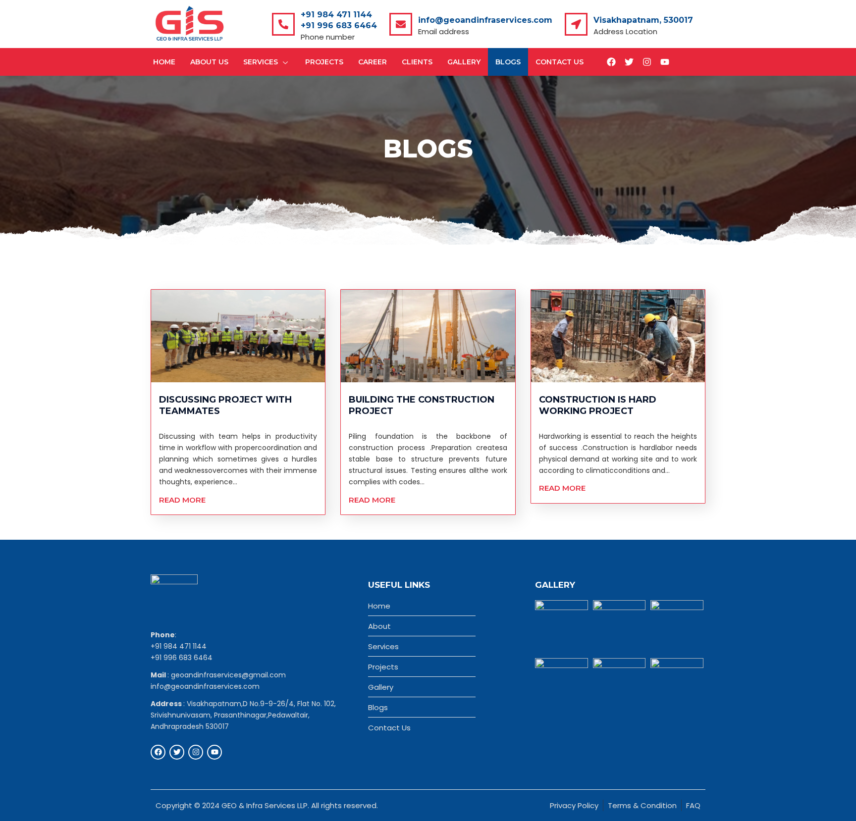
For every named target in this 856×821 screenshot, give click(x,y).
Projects (324, 61)
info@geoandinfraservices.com (485, 20)
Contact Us (559, 61)
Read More (182, 500)
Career (372, 61)
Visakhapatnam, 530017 (643, 20)
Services (260, 61)
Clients (417, 61)
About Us (209, 61)
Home (164, 61)
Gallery (464, 61)
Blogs (508, 61)
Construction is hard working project (597, 405)
